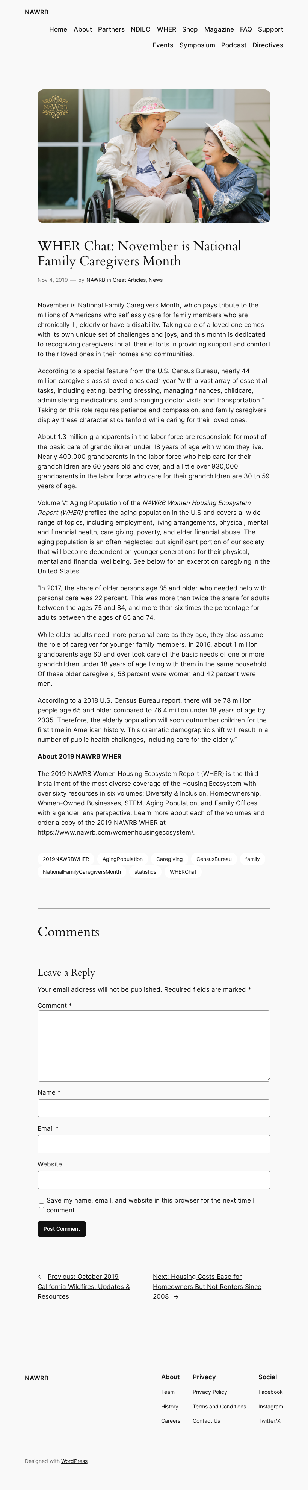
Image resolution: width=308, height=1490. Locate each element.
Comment (55, 1005)
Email (48, 1128)
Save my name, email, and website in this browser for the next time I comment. (150, 1205)
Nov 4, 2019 (53, 280)
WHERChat (183, 871)
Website (50, 1164)
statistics (145, 871)
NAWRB (36, 12)
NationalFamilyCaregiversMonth (82, 871)
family (252, 859)
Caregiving (169, 859)
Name (49, 1092)
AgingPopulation (123, 859)
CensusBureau (214, 859)
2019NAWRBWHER (66, 859)
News (156, 280)
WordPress (74, 1461)
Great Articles (129, 280)
